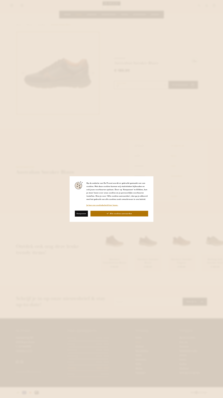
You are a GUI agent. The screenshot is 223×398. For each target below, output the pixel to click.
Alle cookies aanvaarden (121, 213)
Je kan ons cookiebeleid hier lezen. (102, 205)
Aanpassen (81, 213)
